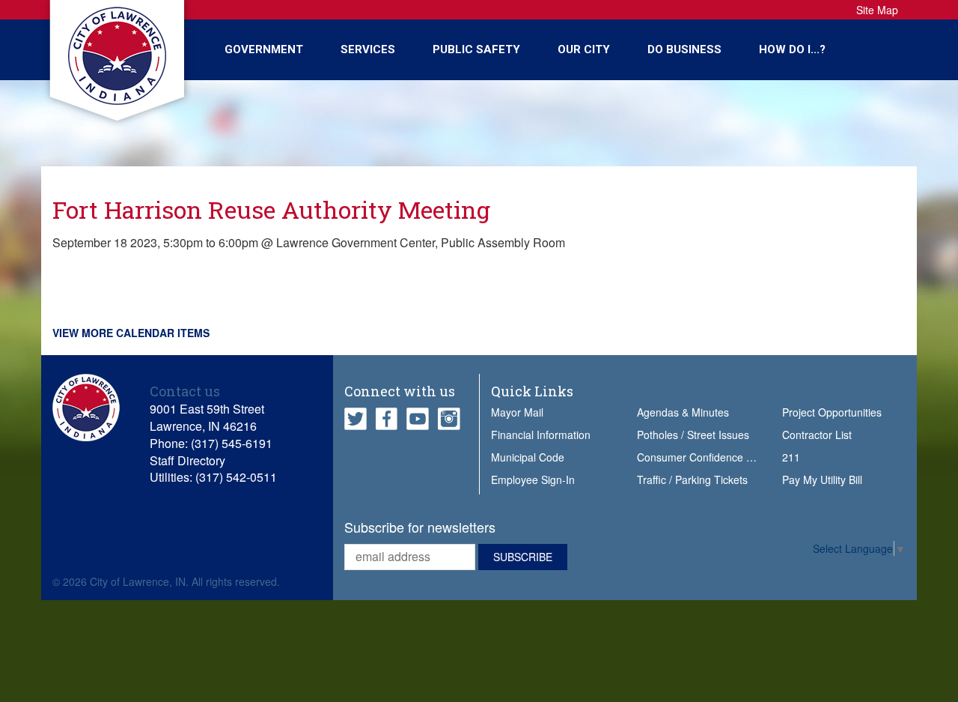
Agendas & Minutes (683, 412)
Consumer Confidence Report (707, 457)
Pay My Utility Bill (822, 479)
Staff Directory (187, 460)
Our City (584, 49)
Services (368, 49)
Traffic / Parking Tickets (692, 479)
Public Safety (476, 49)
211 (791, 457)
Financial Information (541, 434)
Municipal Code (527, 457)
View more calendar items (131, 332)
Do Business (684, 49)
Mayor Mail (517, 412)
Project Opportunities (832, 412)
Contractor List (817, 434)
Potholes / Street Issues (693, 434)
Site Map (877, 9)
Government (264, 49)
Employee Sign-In (533, 479)
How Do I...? (792, 49)
